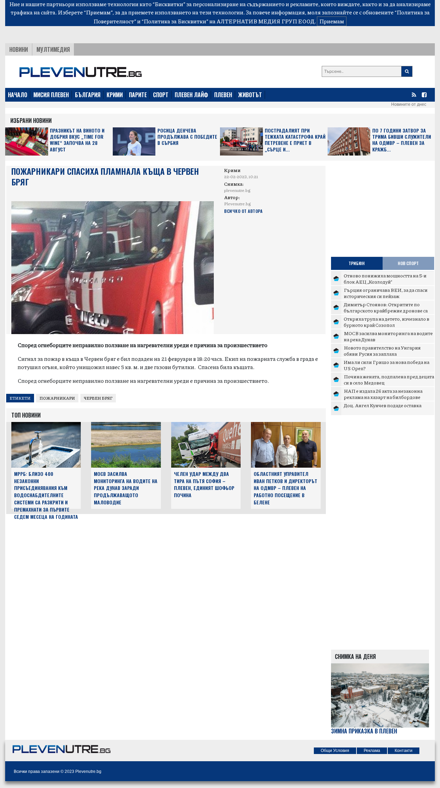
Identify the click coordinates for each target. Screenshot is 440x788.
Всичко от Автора (243, 211)
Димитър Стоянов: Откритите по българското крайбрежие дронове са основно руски (386, 310)
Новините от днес (408, 104)
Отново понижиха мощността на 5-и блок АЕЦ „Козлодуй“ (385, 278)
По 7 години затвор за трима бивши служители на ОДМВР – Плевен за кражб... (401, 140)
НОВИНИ (18, 49)
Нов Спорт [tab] (408, 263)
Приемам (331, 21)
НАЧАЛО (17, 95)
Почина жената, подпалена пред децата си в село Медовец (389, 379)
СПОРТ (160, 95)
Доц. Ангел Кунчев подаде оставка (382, 405)
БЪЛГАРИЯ (87, 95)
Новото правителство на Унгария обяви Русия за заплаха (382, 350)
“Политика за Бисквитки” (175, 21)
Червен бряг (98, 398)
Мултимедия (53, 49)
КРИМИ (115, 95)
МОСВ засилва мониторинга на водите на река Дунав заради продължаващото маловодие (125, 488)
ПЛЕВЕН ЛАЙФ (191, 95)
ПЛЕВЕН (223, 95)
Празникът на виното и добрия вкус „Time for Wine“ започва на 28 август (77, 140)
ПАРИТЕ (138, 95)
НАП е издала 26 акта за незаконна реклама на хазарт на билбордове (383, 393)
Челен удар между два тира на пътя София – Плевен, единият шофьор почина (204, 484)
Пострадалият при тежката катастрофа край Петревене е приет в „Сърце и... (295, 140)
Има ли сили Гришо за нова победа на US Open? (386, 365)
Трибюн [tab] (357, 263)
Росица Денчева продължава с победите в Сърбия (187, 136)
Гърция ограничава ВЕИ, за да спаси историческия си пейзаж (386, 292)
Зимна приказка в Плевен (364, 731)
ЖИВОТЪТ (250, 95)
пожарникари (57, 398)
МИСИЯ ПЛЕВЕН (51, 95)
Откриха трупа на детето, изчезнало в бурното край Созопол (386, 321)
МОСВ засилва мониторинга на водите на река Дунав (388, 336)
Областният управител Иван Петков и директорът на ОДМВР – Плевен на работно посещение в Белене (285, 488)
